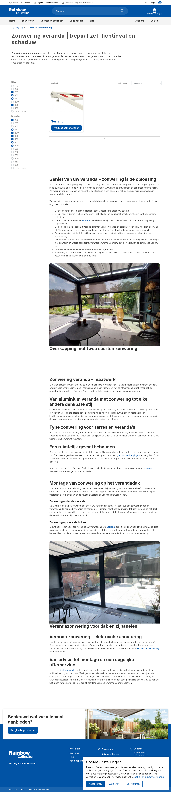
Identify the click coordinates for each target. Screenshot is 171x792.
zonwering (147, 468)
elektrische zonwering (148, 648)
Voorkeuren (133, 784)
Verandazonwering (44, 28)
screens (86, 220)
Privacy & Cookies (16, 789)
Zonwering (30, 28)
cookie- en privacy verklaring (148, 777)
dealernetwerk (67, 670)
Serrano (57, 121)
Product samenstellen (66, 127)
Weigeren (114, 784)
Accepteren (95, 784)
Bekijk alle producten (22, 730)
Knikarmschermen (111, 754)
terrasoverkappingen (129, 455)
